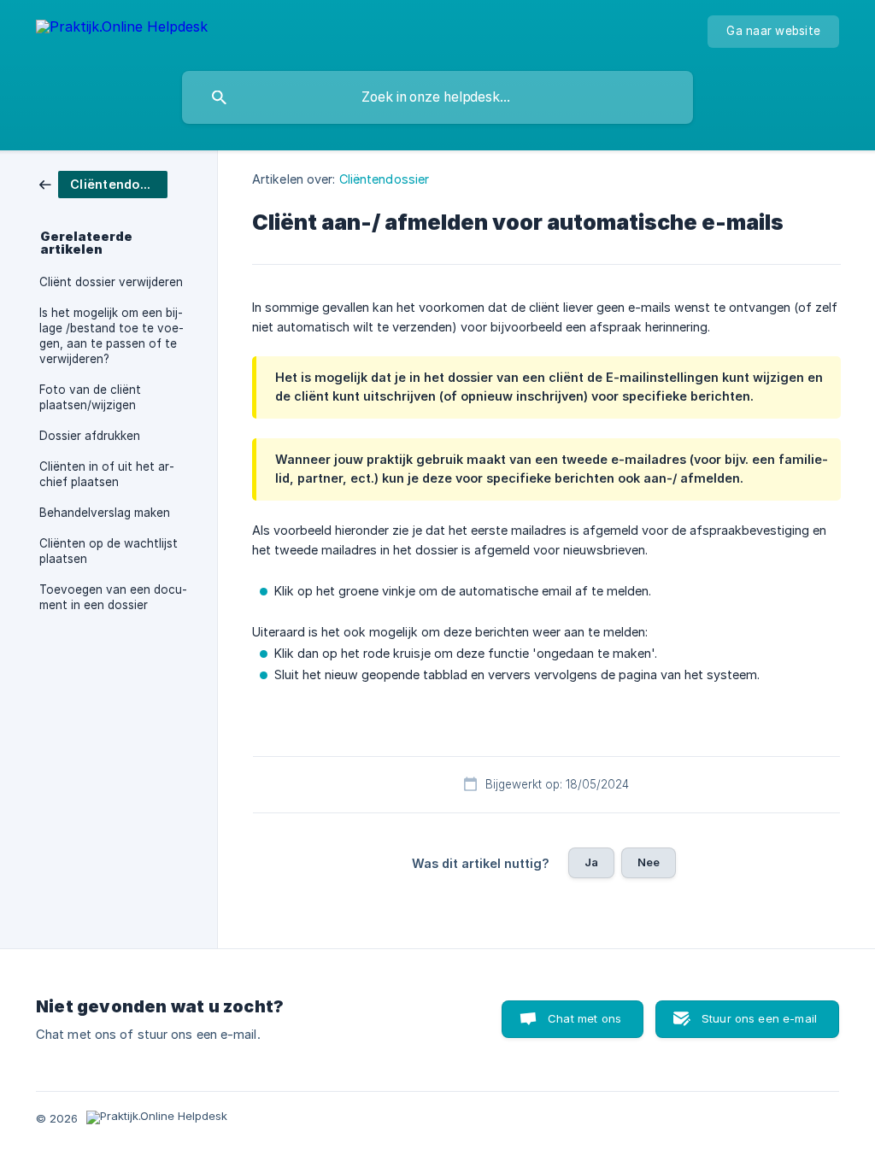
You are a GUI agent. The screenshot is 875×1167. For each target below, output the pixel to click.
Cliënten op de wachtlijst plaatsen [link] (108, 551)
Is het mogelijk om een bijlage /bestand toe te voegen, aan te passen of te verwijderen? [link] (111, 336)
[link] (103, 183)
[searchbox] (437, 97)
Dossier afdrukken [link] (89, 436)
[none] (122, 29)
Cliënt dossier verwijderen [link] (111, 282)
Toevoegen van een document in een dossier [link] (113, 597)
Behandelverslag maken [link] (104, 512)
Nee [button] (648, 862)
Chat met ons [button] (584, 1018)
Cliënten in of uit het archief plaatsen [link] (106, 474)
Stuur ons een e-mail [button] (759, 1018)
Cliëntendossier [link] (384, 179)
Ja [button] (591, 862)
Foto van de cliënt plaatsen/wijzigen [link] (90, 397)
